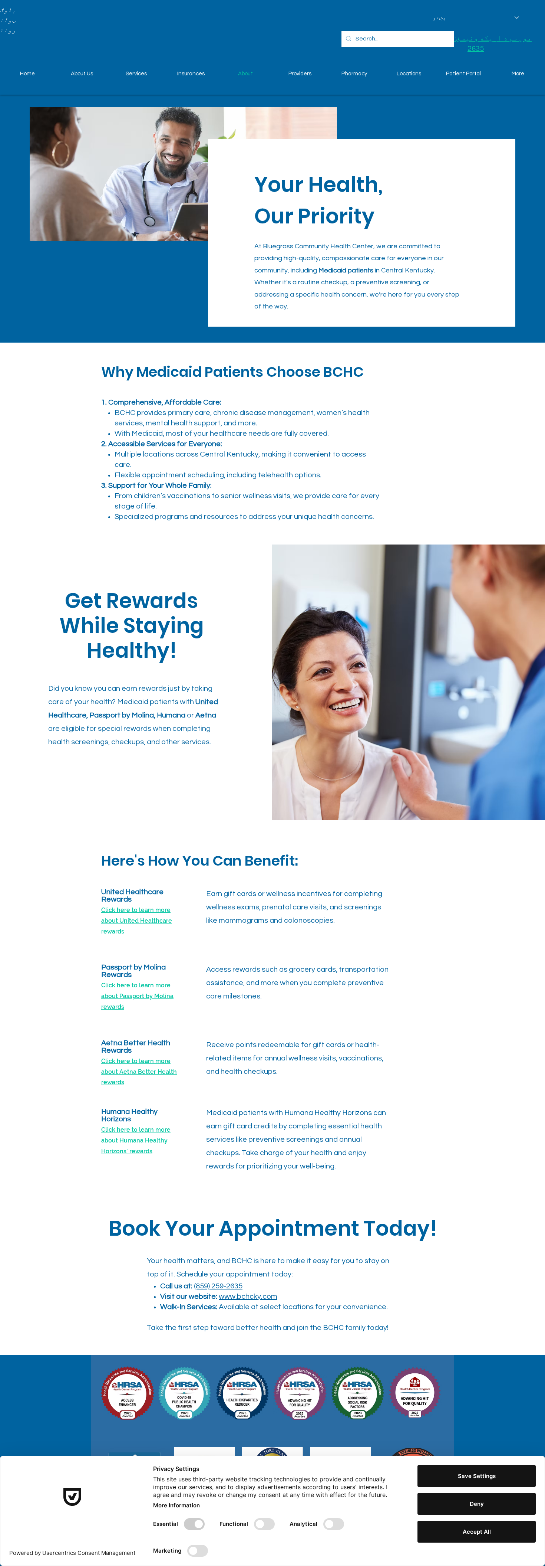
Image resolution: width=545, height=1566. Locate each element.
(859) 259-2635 (218, 1286)
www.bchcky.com (248, 1296)
